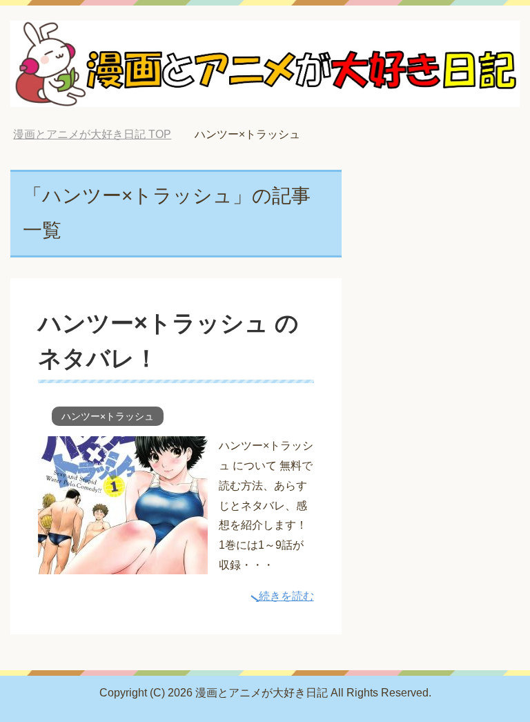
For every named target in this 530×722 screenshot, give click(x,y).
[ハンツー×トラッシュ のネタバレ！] (123, 563)
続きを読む (286, 596)
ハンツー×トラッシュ (107, 416)
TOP (92, 134)
